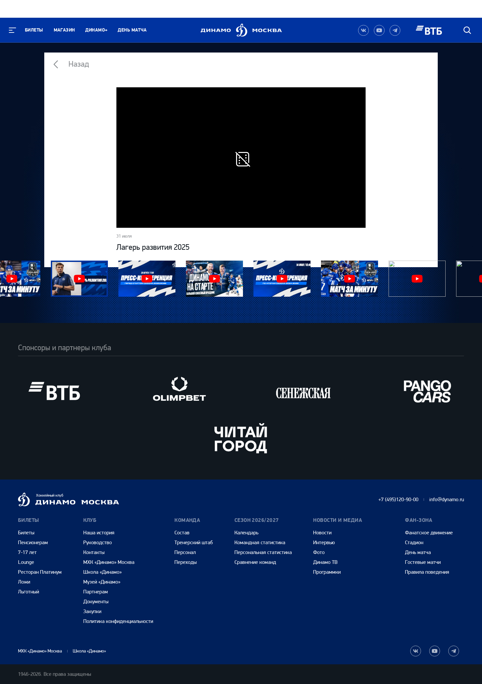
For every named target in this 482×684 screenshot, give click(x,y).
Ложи (24, 582)
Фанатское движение (429, 532)
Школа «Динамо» (102, 572)
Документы (96, 601)
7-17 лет (27, 552)
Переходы (185, 562)
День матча (132, 30)
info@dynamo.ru (446, 499)
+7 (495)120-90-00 (398, 499)
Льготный (28, 591)
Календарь (246, 532)
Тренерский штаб (193, 542)
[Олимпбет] (178, 391)
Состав (182, 532)
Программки (327, 572)
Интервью (324, 542)
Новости (322, 532)
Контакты (94, 552)
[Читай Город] (241, 438)
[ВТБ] (54, 391)
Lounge (26, 562)
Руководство (97, 542)
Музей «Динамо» (101, 582)
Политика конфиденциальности (118, 621)
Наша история (98, 532)
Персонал (185, 552)
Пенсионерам (33, 542)
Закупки (92, 611)
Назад (78, 64)
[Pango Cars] (427, 391)
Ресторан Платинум (40, 572)
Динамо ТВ (325, 562)
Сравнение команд (255, 562)
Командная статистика (259, 542)
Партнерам (95, 591)
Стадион (414, 542)
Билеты (34, 30)
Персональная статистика (263, 552)
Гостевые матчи (423, 562)
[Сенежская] (303, 391)
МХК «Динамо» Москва (108, 562)
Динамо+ (96, 30)
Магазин (64, 30)
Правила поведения (427, 572)
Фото (319, 552)
